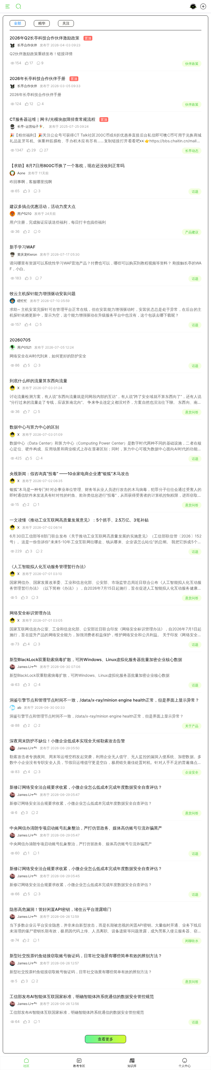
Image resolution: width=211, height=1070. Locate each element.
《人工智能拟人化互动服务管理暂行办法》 (49, 566)
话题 (195, 191)
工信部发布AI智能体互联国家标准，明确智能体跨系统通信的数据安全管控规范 (82, 996)
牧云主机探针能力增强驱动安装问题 (43, 293)
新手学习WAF (22, 247)
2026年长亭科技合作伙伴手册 (37, 78)
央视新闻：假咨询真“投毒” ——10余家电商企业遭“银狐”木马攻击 (69, 473)
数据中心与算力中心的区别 (34, 427)
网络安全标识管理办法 (30, 613)
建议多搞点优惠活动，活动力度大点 (43, 206)
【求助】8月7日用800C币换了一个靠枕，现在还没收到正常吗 (67, 165)
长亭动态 (191, 151)
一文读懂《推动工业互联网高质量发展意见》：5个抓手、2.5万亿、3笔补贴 (79, 520)
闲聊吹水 (191, 941)
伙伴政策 (191, 63)
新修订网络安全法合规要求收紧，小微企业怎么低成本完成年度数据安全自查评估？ (86, 787)
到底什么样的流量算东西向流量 (38, 380)
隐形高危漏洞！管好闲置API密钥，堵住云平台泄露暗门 (60, 909)
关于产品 (191, 726)
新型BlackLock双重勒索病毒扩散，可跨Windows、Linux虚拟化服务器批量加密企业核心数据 (96, 659)
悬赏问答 (191, 412)
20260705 (20, 340)
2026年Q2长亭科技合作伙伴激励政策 (44, 38)
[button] (203, 7)
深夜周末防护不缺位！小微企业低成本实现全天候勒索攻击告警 (67, 740)
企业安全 (191, 772)
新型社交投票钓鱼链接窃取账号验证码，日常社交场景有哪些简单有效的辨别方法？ (86, 955)
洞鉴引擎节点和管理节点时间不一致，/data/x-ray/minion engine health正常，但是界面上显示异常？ (104, 700)
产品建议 (191, 232)
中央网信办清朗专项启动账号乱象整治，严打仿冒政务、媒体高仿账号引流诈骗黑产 (86, 828)
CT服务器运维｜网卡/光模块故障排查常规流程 (52, 119)
